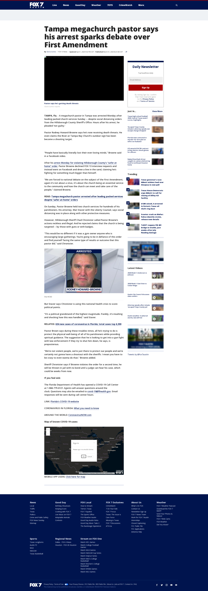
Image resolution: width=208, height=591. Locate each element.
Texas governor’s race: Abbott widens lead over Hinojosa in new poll (152, 182)
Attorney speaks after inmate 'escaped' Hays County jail (139, 306)
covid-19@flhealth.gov (99, 391)
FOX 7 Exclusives (115, 502)
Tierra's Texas (86, 509)
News (33, 502)
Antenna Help (136, 532)
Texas (32, 511)
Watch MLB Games (88, 550)
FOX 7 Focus (111, 511)
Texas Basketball (36, 554)
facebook (157, 585)
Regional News (63, 538)
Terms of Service (147, 101)
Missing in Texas (112, 520)
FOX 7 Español (86, 511)
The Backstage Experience (91, 526)
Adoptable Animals (62, 517)
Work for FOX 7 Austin (140, 517)
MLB (32, 548)
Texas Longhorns (36, 542)
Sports (33, 538)
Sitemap (33, 523)
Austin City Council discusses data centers (138, 295)
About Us (136, 502)
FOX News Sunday (37, 520)
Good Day (60, 502)
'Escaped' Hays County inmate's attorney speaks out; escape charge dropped (139, 129)
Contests (58, 520)
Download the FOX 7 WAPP (165, 510)
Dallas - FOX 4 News (63, 542)
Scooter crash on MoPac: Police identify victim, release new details (152, 217)
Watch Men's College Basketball (89, 560)
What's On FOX (137, 506)
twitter (162, 585)
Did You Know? (162, 524)
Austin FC (33, 545)
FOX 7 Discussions (113, 523)
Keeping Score (60, 509)
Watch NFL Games (88, 542)
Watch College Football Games (90, 546)
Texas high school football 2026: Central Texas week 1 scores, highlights (138, 118)
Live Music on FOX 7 (63, 514)
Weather (161, 502)
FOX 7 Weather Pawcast (166, 506)
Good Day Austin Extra (89, 520)
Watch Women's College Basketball (90, 565)
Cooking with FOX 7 (63, 511)
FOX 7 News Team (138, 514)
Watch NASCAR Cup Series (91, 553)
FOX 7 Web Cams (163, 519)
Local (32, 506)
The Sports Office (87, 514)
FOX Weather (162, 522)
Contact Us (135, 509)
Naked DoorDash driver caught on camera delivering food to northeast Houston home (139, 162)
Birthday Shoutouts (62, 506)
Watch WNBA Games (89, 569)
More (141, 5)
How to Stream (86, 506)
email (176, 585)
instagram (167, 585)
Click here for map (75, 476)
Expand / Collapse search (176, 5)
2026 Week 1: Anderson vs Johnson (137, 274)
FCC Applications (137, 529)
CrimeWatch (110, 506)
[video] (158, 275)
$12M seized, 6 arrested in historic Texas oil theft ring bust (152, 206)
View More (157, 111)
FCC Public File (137, 526)
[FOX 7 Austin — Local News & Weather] (38, 5)
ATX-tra (109, 526)
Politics (32, 514)
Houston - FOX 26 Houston (65, 545)
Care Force (110, 517)
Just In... (132, 111)
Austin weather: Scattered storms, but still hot (138, 317)
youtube (171, 585)
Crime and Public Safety (39, 517)
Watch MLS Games (88, 572)
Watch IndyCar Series (89, 556)
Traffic (32, 509)
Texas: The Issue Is (113, 514)
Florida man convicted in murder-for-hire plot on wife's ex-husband (137, 139)
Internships (135, 520)
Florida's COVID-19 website (65, 401)
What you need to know (86, 408)
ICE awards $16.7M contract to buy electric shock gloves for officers (138, 150)
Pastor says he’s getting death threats (61, 103)
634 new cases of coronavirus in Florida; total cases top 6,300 (88, 324)
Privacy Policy (148, 99)
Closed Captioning (138, 523)
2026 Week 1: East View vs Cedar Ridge (137, 284)
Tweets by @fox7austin (138, 354)
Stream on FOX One (91, 538)
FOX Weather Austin (88, 517)
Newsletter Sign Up (138, 511)
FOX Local (86, 502)
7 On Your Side (111, 509)
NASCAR (33, 551)
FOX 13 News (62, 52)
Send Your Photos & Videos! (164, 515)
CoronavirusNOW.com (79, 414)
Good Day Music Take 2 (90, 523)
